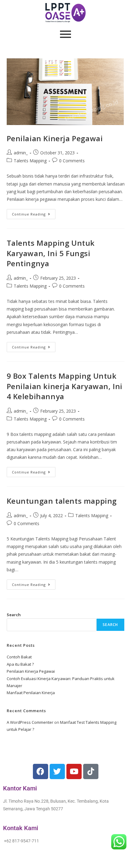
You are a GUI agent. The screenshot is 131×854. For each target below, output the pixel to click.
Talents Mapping (30, 161)
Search (14, 614)
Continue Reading (33, 212)
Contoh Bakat (19, 657)
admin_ (21, 153)
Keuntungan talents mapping (62, 501)
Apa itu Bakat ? (20, 664)
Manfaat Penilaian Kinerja (31, 692)
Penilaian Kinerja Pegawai (55, 138)
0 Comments (72, 161)
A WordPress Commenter (30, 722)
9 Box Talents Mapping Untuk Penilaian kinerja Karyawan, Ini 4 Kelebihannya (65, 386)
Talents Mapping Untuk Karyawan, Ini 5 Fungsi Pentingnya (51, 253)
